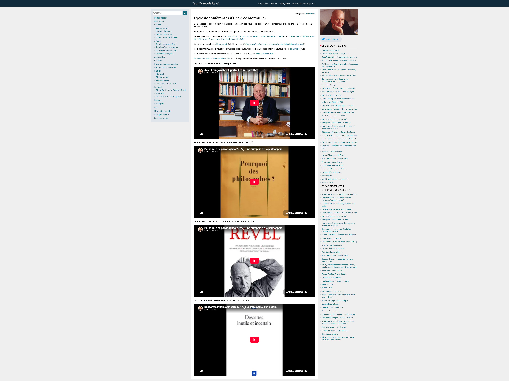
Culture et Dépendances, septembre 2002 (338, 98)
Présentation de (339, 60)
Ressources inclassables (165, 67)
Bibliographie (162, 27)
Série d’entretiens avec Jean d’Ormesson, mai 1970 (339, 70)
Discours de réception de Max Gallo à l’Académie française (336, 230)
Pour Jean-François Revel (332, 252)
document (294, 48)
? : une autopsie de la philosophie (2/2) (274, 44)
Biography (160, 74)
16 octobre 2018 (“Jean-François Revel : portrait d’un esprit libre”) (253, 36)
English (157, 70)
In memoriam (327, 288)
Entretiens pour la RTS (330, 50)
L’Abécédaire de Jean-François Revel (336, 209)
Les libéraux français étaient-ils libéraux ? (338, 317)
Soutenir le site (161, 118)
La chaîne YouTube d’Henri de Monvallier (212, 58)
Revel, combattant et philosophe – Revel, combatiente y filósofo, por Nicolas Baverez (339, 265)
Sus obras (160, 93)
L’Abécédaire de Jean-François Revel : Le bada (338, 204)
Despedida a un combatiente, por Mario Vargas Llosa (337, 260)
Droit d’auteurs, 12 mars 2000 (333, 116)
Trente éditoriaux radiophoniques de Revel (339, 139)
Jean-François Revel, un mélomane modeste (339, 57)
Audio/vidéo (284, 3)
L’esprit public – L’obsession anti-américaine (339, 135)
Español (158, 87)
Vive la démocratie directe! (332, 291)
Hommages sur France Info (332, 165)
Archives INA (327, 175)
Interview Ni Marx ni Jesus (332, 95)
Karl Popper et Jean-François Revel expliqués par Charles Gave (340, 65)
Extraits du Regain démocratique (335, 300)
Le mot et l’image (329, 85)
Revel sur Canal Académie (332, 151)
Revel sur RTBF (328, 182)
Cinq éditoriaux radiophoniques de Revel (338, 105)
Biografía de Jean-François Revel (171, 90)
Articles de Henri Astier (166, 50)
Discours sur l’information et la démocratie (339, 314)
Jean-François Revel (205, 3)
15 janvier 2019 (222, 44)
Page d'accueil (160, 17)
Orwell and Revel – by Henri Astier (335, 330)
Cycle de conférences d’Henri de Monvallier (339, 88)
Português (159, 103)
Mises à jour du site (162, 111)
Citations (158, 60)
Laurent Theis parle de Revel (333, 155)
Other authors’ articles (166, 83)
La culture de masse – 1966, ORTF (335, 53)
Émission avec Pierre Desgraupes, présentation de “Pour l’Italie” (335, 80)
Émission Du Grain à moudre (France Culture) (339, 142)
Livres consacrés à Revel (166, 37)
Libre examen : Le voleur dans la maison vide (339, 109)
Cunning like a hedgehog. (332, 238)
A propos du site (161, 114)
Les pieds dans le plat (330, 304)
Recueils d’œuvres (164, 31)
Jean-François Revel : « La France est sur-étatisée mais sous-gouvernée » (338, 322)
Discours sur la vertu (330, 334)
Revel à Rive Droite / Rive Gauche (335, 158)
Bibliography (162, 77)
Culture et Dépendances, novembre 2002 (338, 112)
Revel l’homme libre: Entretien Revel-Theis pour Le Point (338, 295)
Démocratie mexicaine (331, 311)
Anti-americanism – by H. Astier (334, 327)
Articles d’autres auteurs (167, 47)
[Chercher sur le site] (185, 13)
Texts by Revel (162, 80)
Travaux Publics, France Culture (334, 169)
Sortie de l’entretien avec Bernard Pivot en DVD (339, 147)
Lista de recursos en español (168, 96)
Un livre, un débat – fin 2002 (333, 102)
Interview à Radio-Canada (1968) (334, 119)
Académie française (165, 53)
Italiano (158, 100)
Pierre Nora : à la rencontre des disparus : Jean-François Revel (338, 127)
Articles (157, 40)
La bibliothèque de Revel (332, 172)
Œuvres (274, 3)
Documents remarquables (303, 3)
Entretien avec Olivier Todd (332, 307)
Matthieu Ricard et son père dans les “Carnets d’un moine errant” (336, 198)
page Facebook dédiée (265, 53)
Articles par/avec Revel (166, 44)
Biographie (263, 3)
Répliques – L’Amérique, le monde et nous (338, 132)
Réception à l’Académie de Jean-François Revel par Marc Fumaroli (338, 338)
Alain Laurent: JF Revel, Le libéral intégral (338, 91)
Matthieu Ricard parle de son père (335, 179)
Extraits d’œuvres (164, 34)
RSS (156, 107)
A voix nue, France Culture (332, 162)
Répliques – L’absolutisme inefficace (336, 122)
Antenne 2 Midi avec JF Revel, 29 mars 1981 (339, 75)
